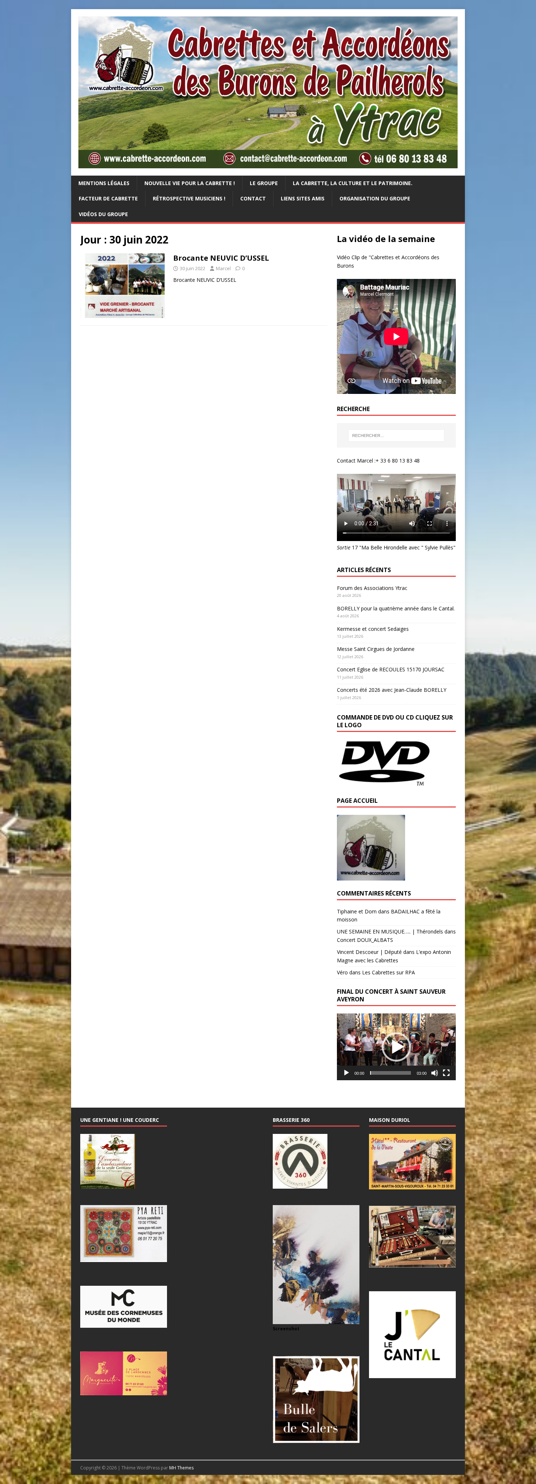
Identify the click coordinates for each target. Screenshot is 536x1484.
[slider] (390, 1073)
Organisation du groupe (374, 198)
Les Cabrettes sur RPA (388, 972)
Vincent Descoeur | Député (369, 951)
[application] (396, 1046)
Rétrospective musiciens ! (189, 198)
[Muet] (434, 1073)
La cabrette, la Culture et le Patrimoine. (352, 183)
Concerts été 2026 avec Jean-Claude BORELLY (391, 689)
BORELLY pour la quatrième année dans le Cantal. (396, 608)
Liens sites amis (303, 198)
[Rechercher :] (396, 435)
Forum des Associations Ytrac (372, 587)
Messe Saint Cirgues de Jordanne (376, 648)
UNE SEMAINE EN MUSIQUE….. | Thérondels (390, 931)
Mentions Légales (103, 183)
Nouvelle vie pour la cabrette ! (189, 183)
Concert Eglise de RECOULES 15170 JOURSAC (390, 669)
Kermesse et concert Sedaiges (373, 628)
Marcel (223, 268)
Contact (253, 198)
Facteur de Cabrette (108, 198)
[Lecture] (346, 1073)
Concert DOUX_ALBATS (365, 939)
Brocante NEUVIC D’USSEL (221, 258)
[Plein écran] (446, 1073)
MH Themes (181, 1468)
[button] (396, 1047)
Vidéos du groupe (103, 214)
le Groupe (264, 183)
